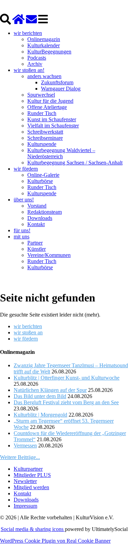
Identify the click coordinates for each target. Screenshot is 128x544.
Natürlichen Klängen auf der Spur (50, 390)
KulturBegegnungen (49, 51)
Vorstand (36, 206)
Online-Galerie (43, 175)
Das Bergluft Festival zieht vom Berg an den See (66, 402)
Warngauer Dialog (61, 88)
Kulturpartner (28, 469)
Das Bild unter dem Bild (40, 396)
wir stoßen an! (29, 70)
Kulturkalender (43, 45)
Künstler (36, 249)
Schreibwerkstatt (45, 132)
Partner (35, 243)
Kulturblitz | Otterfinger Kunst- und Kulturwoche (66, 378)
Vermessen (25, 445)
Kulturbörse (40, 181)
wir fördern (26, 169)
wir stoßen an (28, 332)
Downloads (39, 218)
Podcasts (36, 58)
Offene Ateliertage (47, 107)
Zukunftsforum (57, 82)
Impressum (25, 506)
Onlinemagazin (43, 39)
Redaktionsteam (44, 212)
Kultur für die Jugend (50, 101)
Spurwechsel (41, 95)
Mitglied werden (31, 487)
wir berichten (28, 33)
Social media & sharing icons (33, 529)
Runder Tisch (41, 113)
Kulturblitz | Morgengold (40, 415)
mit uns (21, 236)
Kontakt (36, 224)
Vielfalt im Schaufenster (53, 125)
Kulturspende (41, 144)
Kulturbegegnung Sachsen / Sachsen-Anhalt (75, 162)
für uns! (22, 230)
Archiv (34, 64)
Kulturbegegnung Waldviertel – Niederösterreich (61, 153)
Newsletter (25, 481)
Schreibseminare (45, 138)
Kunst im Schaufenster (51, 119)
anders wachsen (44, 76)
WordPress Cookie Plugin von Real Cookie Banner (55, 541)
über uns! (24, 199)
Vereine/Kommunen (49, 255)
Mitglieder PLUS (32, 475)
